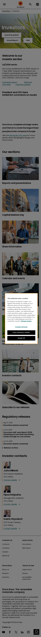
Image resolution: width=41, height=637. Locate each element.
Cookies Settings (21, 327)
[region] (21, 318)
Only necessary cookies (21, 332)
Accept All (21, 338)
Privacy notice (26, 321)
